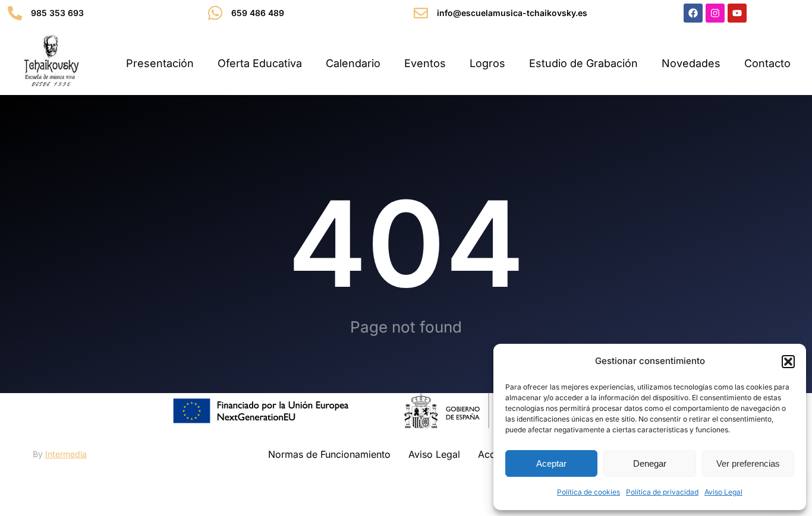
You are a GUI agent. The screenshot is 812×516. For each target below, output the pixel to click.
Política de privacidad (662, 491)
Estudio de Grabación (583, 63)
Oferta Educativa (260, 63)
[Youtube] (737, 13)
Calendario (353, 63)
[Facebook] (693, 13)
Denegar (649, 463)
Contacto (767, 63)
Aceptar (551, 463)
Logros (487, 63)
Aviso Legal (723, 491)
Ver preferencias (748, 463)
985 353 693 (57, 13)
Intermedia (66, 454)
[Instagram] (715, 13)
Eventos (425, 63)
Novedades (691, 63)
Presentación (160, 63)
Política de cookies (588, 491)
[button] (788, 362)
